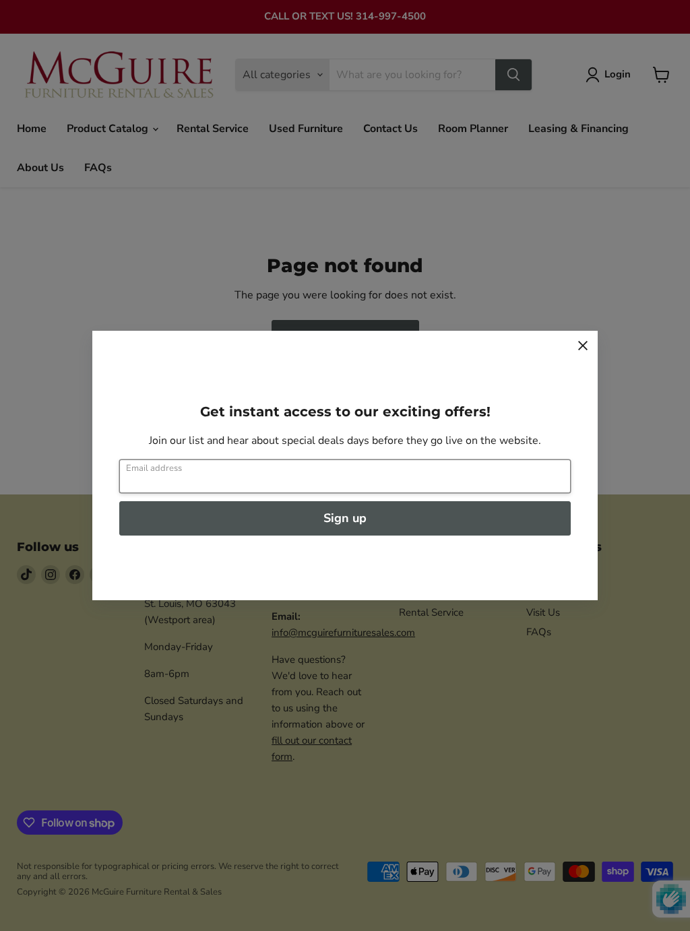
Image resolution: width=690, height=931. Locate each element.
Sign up (345, 518)
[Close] (583, 345)
